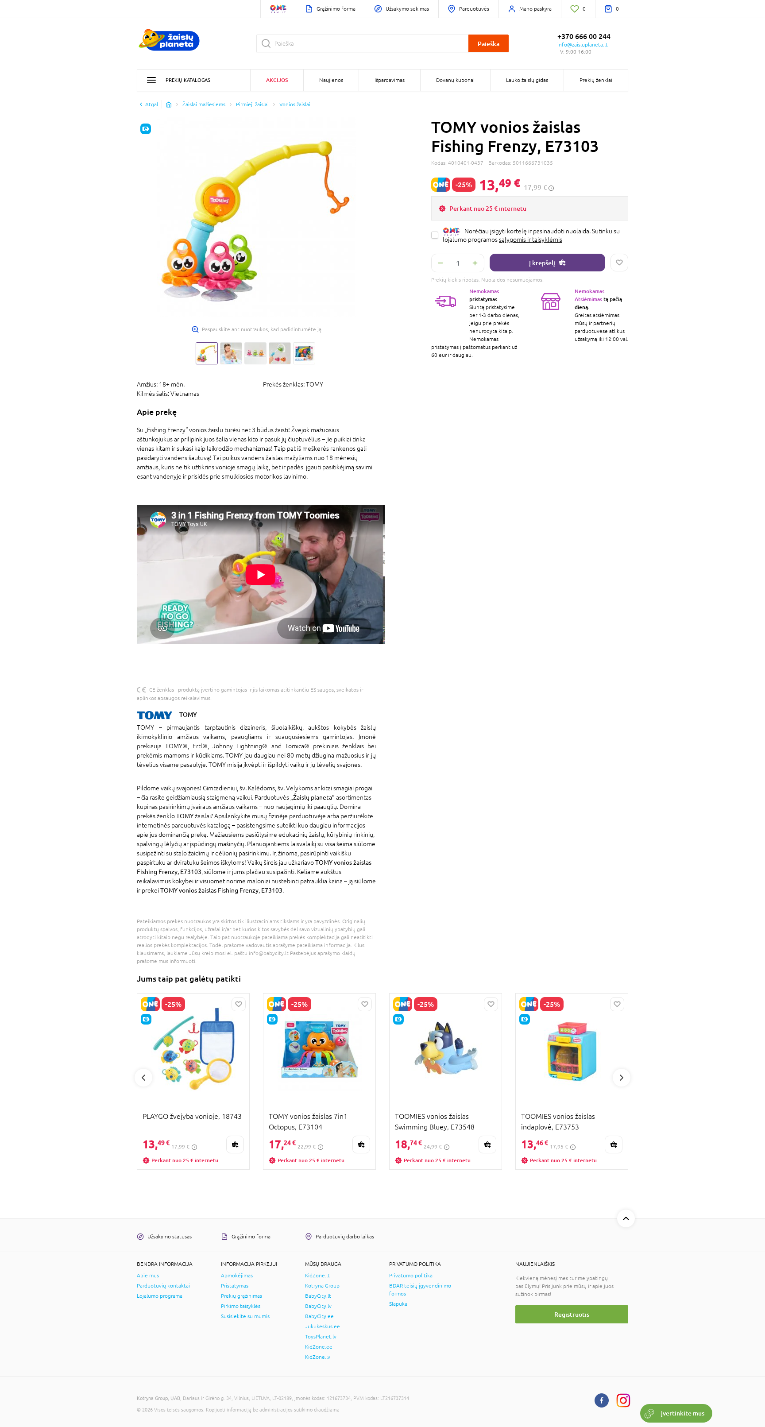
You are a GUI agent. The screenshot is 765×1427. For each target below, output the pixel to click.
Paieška (488, 43)
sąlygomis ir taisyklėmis (530, 239)
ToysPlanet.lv (320, 1337)
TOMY (188, 714)
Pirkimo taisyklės (240, 1306)
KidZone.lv (317, 1357)
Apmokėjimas (237, 1275)
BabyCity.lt (318, 1296)
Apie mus (148, 1275)
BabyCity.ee (319, 1316)
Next (621, 1078)
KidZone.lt (317, 1275)
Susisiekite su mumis (245, 1316)
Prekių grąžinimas (241, 1296)
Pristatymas (234, 1286)
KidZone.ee (318, 1347)
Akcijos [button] (277, 80)
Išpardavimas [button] (390, 80)
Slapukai (399, 1304)
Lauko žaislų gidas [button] (527, 80)
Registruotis (571, 1314)
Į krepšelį (542, 263)
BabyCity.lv (318, 1306)
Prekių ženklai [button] (596, 80)
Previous (143, 1078)
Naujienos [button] (331, 80)
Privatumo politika (411, 1275)
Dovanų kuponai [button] (455, 80)
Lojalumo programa (159, 1296)
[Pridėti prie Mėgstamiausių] (619, 262)
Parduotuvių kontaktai (163, 1286)
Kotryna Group (322, 1286)
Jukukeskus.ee (322, 1326)
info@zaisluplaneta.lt (582, 45)
